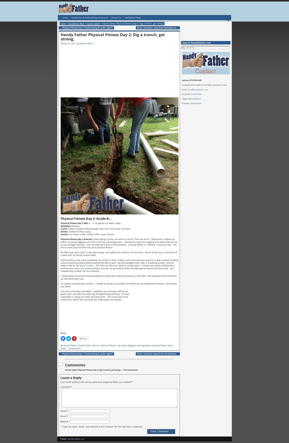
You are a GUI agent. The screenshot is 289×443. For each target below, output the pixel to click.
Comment (66, 386)
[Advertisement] (153, 75)
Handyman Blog (133, 17)
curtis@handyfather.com (197, 89)
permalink (75, 348)
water (63, 348)
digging (131, 345)
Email (64, 416)
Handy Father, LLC (76, 439)
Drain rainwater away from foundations (158, 28)
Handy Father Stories (88, 345)
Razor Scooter (87, 265)
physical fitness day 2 (162, 345)
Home (65, 17)
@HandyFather (195, 99)
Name (64, 411)
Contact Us (116, 17)
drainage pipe (144, 345)
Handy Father (93, 23)
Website (64, 421)
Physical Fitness (108, 345)
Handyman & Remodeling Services (88, 17)
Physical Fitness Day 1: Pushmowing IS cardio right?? (86, 28)
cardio (123, 345)
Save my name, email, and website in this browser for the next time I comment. (103, 426)
